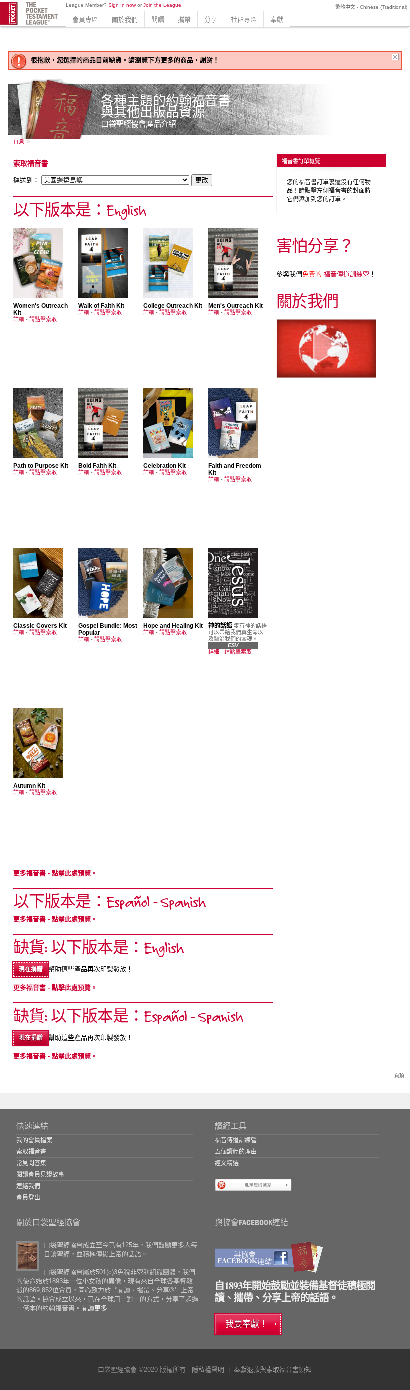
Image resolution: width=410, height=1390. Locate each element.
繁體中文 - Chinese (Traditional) (371, 7)
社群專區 (244, 19)
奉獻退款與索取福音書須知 (273, 1369)
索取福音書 (31, 1151)
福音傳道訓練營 (336, 274)
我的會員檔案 (34, 1140)
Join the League (163, 5)
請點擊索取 (43, 319)
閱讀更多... (98, 1308)
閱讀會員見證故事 (40, 1174)
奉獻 (277, 19)
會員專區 (85, 19)
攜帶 (184, 19)
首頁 (19, 141)
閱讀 (158, 19)
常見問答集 (31, 1163)
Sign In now (122, 5)
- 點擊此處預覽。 (56, 873)
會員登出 (28, 1197)
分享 (211, 19)
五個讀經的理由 (236, 1151)
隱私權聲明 (208, 1369)
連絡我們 (28, 1186)
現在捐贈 (31, 969)
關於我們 (125, 19)
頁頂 (399, 1075)
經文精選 (227, 1163)
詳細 (19, 319)
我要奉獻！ (247, 1324)
